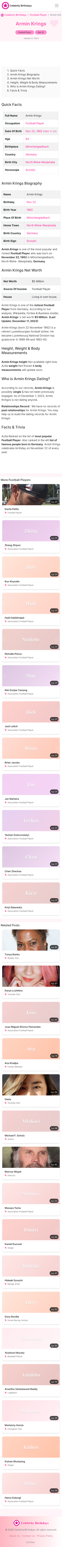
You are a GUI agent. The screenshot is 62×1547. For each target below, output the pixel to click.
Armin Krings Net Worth (25, 78)
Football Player (38, 14)
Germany (31, 154)
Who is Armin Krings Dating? (27, 86)
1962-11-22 (50, 131)
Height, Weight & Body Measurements (33, 82)
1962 (39, 131)
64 (27, 138)
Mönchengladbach (37, 146)
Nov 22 (30, 131)
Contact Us (28, 1535)
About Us (14, 1535)
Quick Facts (17, 70)
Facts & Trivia (18, 90)
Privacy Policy (45, 1535)
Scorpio (30, 169)
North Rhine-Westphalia (40, 162)
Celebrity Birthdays (21, 5)
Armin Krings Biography (25, 74)
